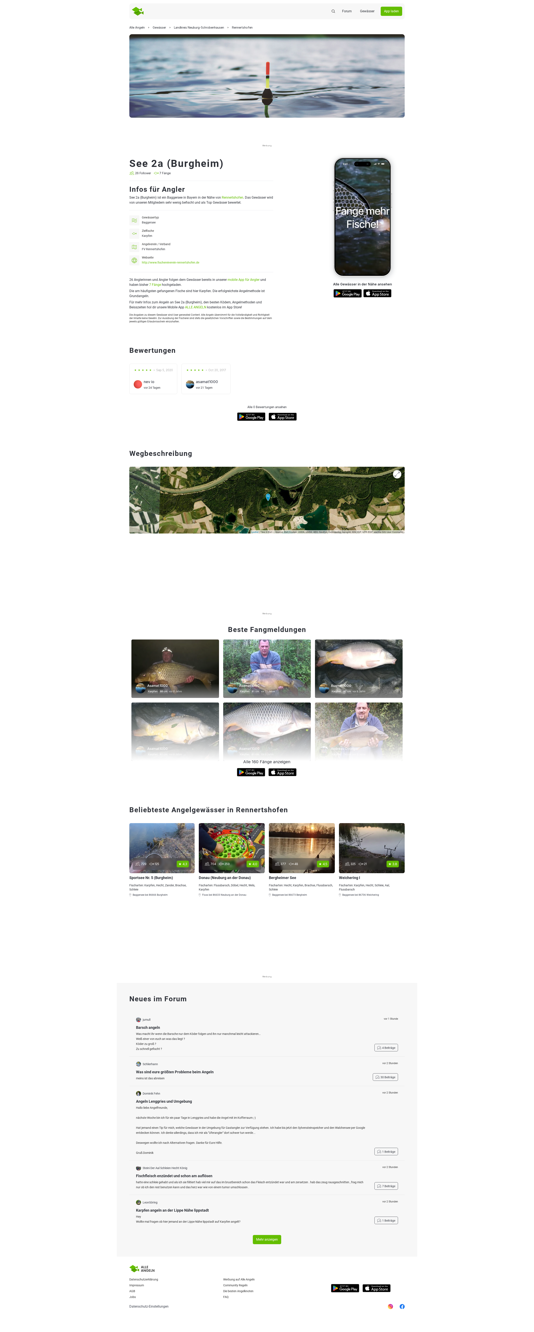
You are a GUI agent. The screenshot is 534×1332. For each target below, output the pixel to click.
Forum (347, 11)
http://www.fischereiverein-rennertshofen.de (170, 262)
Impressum (136, 1285)
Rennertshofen (232, 197)
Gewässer (367, 11)
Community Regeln (235, 1285)
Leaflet (255, 532)
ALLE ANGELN (195, 307)
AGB (132, 1291)
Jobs (132, 1297)
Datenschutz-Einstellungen (149, 1306)
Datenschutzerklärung (143, 1279)
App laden (391, 11)
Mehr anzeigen (267, 1239)
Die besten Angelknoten (238, 1291)
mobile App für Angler (243, 280)
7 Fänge (155, 285)
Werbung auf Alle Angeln (239, 1279)
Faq (226, 1297)
